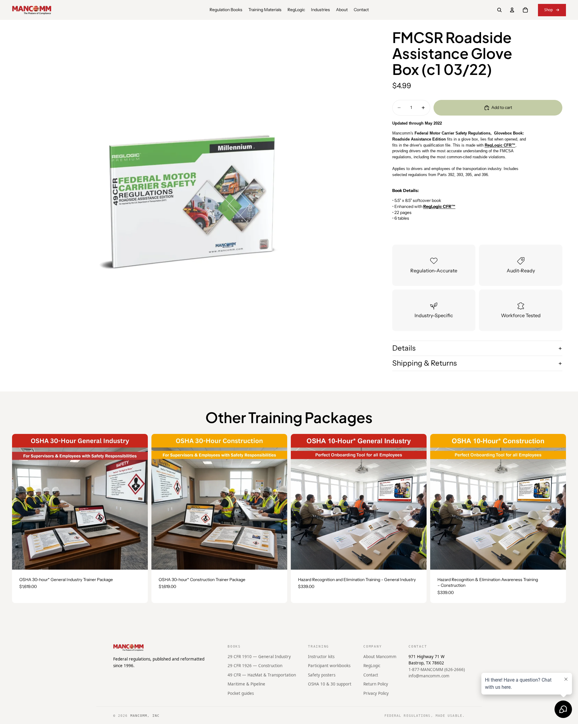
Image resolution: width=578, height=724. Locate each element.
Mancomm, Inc (145, 716)
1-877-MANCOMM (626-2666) (437, 669)
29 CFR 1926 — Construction (255, 665)
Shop (548, 9)
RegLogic (371, 665)
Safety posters (321, 675)
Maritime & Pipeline (246, 684)
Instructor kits (321, 656)
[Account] (512, 10)
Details (403, 348)
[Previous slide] (21, 501)
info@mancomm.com (429, 676)
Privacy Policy (376, 693)
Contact (370, 675)
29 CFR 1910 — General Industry (259, 656)
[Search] (499, 10)
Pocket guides (241, 693)
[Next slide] (139, 501)
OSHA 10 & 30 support (329, 684)
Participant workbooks (329, 665)
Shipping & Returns (424, 363)
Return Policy (375, 684)
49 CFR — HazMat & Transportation (262, 675)
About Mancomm (379, 656)
